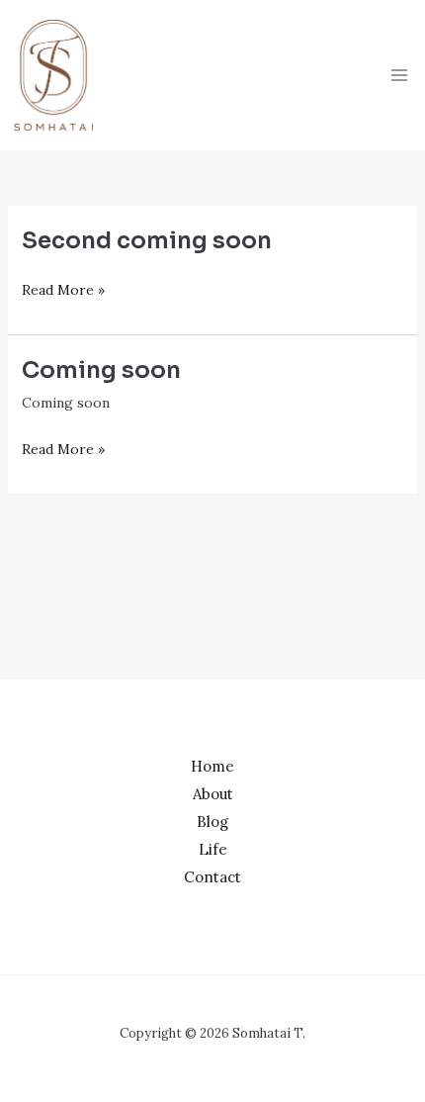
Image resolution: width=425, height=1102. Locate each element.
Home (212, 766)
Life (213, 849)
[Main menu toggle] (399, 74)
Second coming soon (147, 241)
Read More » (63, 288)
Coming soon (101, 370)
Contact (212, 877)
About (213, 793)
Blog (212, 821)
